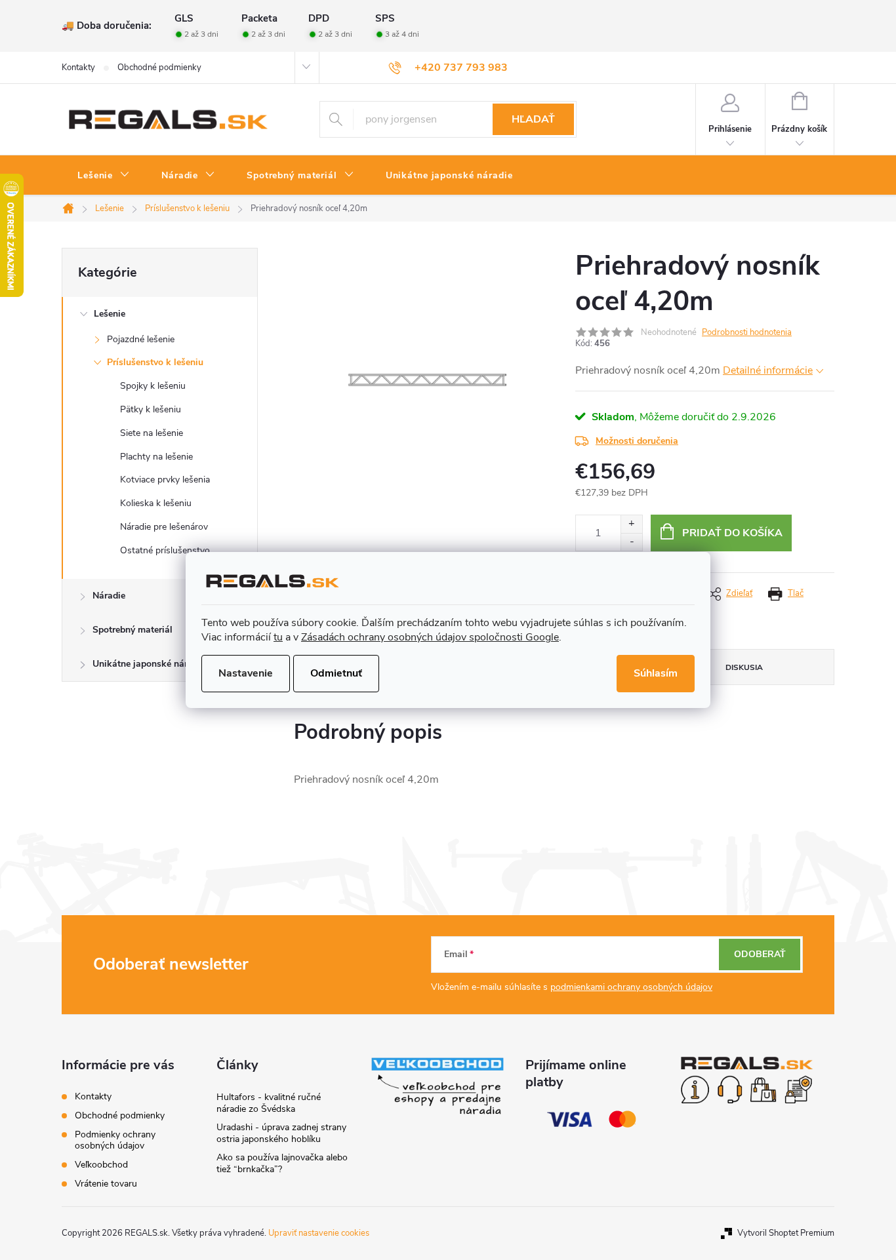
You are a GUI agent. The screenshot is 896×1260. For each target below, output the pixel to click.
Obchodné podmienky (159, 67)
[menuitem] (104, 175)
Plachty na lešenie (156, 456)
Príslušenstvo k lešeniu (155, 362)
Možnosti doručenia (637, 441)
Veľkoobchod (101, 1164)
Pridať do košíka (732, 533)
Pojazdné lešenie (140, 339)
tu (278, 637)
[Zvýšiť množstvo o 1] (631, 524)
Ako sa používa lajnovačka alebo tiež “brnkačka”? (282, 1163)
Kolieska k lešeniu (156, 503)
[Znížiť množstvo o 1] (631, 542)
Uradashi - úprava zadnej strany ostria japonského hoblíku (281, 1133)
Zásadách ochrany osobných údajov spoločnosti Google (430, 637)
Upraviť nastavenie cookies (318, 1233)
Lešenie (109, 313)
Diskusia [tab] (744, 667)
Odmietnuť (336, 673)
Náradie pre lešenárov (164, 527)
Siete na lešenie (151, 433)
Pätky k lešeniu (150, 409)
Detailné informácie (768, 370)
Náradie (108, 595)
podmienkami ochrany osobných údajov (631, 987)
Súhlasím (656, 673)
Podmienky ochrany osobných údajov (115, 1140)
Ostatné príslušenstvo (165, 550)
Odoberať (760, 954)
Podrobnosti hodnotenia (747, 332)
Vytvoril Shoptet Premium (785, 1233)
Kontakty (78, 67)
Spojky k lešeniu (153, 386)
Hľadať (533, 119)
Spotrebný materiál (132, 629)
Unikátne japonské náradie (148, 664)
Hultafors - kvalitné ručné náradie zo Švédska (268, 1103)
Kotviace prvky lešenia (165, 479)
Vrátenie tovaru (106, 1183)
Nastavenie (245, 673)
